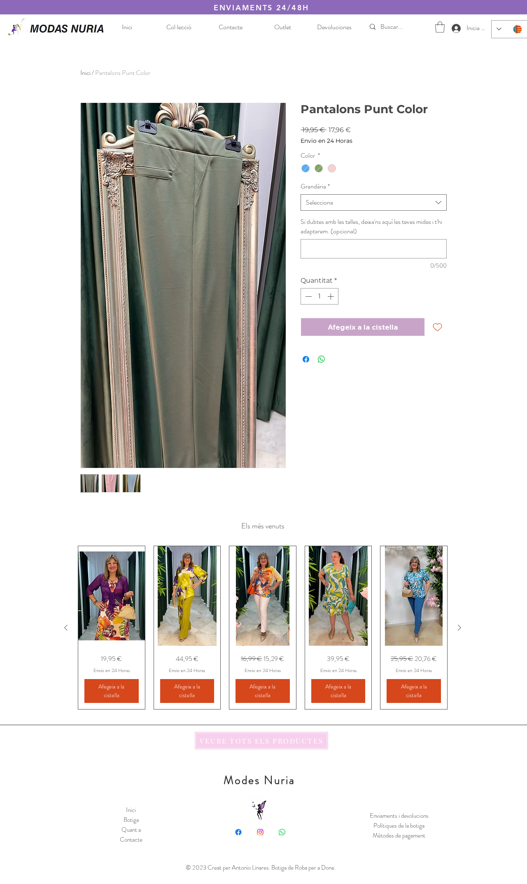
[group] (262, 627)
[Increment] (331, 296)
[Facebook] (238, 832)
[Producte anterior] (66, 628)
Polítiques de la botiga (398, 825)
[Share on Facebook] (306, 359)
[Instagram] (260, 832)
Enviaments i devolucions (399, 815)
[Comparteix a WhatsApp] (321, 359)
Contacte (131, 839)
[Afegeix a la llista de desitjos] (437, 327)
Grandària (315, 186)
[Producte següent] (459, 628)
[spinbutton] (319, 296)
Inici (85, 72)
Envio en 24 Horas (326, 140)
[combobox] (374, 202)
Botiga (131, 819)
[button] (440, 27)
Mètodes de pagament (399, 835)
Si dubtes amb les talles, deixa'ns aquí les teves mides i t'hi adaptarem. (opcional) (371, 226)
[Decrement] (307, 296)
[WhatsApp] (282, 832)
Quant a (131, 829)
